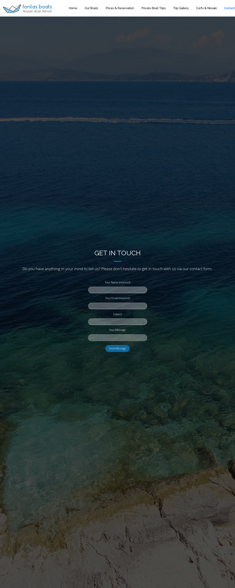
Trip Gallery (181, 8)
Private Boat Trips (153, 8)
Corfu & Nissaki (206, 8)
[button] (4, 583)
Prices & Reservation (120, 8)
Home (73, 8)
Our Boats (91, 8)
